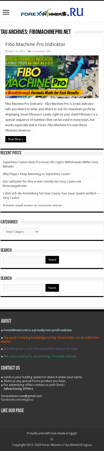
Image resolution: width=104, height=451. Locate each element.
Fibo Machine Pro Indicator (35, 44)
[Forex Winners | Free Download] (52, 11)
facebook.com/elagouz (17, 399)
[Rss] (52, 439)
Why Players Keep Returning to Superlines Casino (36, 174)
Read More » (15, 139)
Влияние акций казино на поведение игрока (32, 205)
